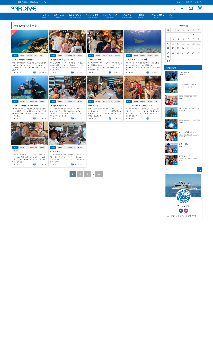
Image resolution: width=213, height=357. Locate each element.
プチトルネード (95, 59)
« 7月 (167, 61)
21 (188, 48)
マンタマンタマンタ (59, 105)
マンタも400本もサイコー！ (62, 59)
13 (183, 44)
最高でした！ (94, 105)
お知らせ (180, 2)
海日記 (15, 55)
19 (178, 48)
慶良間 (156, 55)
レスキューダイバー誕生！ (24, 59)
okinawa (29, 55)
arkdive (22, 55)
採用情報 (189, 2)
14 (188, 44)
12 (178, 44)
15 (193, 44)
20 (183, 48)
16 (198, 44)
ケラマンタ (55, 151)
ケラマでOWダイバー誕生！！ (139, 105)
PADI (36, 55)
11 (173, 44)
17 (168, 48)
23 (198, 48)
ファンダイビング (70, 55)
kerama (150, 55)
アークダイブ (41, 72)
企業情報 (198, 2)
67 (99, 174)
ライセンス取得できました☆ (25, 105)
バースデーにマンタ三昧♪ (137, 59)
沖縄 (41, 55)
